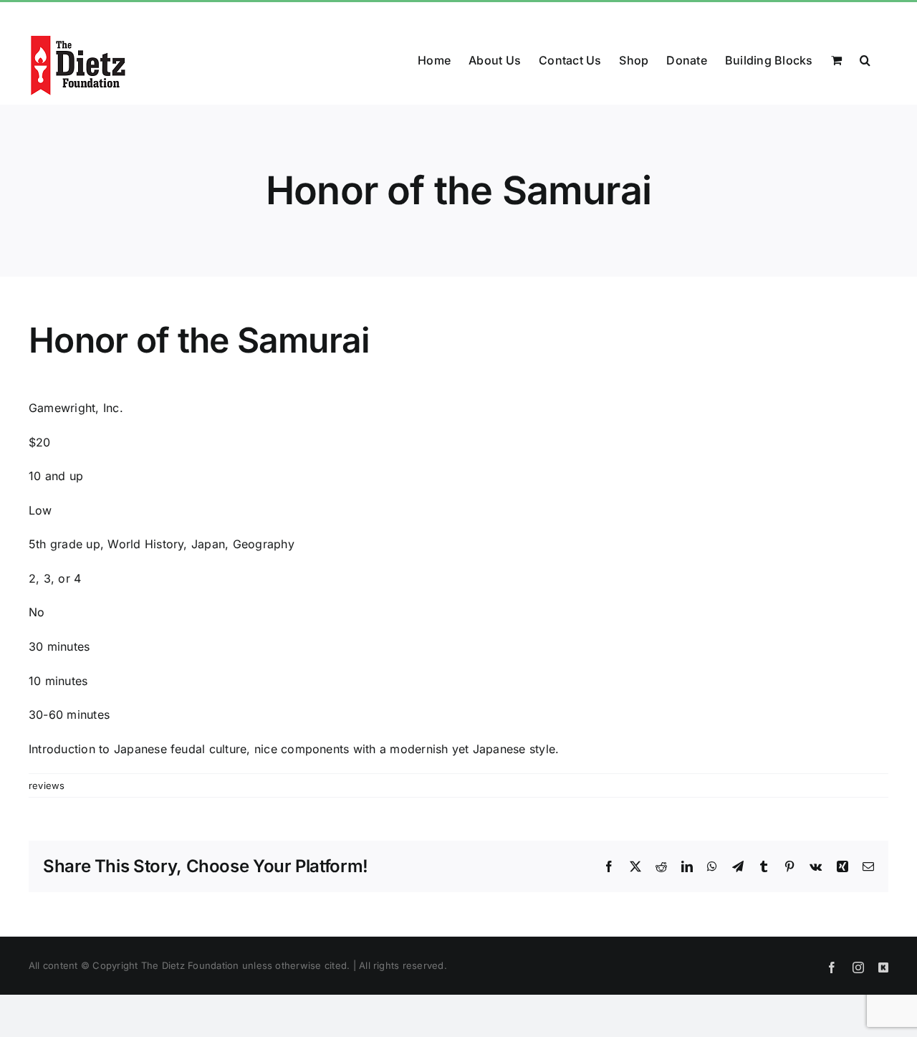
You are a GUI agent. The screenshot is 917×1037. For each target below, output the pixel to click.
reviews (47, 785)
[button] (865, 59)
